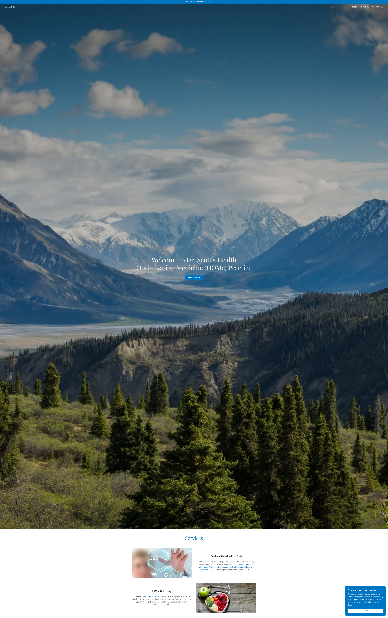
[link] (10, 7)
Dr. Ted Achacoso (152, 596)
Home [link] (354, 7)
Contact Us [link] (377, 7)
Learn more (194, 277)
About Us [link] (364, 7)
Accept (365, 611)
